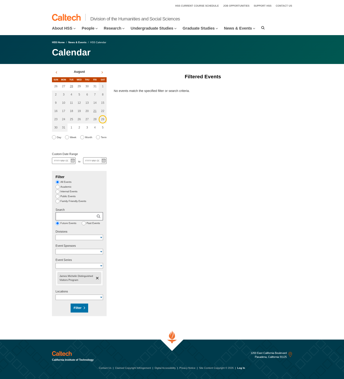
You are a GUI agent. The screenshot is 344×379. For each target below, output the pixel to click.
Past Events (93, 223)
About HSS (62, 28)
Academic (65, 186)
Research (112, 28)
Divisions (61, 231)
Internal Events (68, 191)
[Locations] (101, 297)
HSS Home (58, 42)
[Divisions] (101, 237)
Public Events (68, 196)
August (79, 71)
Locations (62, 291)
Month (88, 137)
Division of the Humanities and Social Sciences (135, 19)
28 (71, 86)
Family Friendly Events (73, 201)
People (88, 28)
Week (73, 137)
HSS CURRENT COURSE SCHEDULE (197, 5)
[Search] (263, 28)
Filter (78, 308)
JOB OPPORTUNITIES (236, 5)
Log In (241, 367)
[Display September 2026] (102, 72)
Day (59, 137)
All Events (65, 181)
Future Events (68, 223)
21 (95, 111)
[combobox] (78, 237)
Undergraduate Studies (152, 28)
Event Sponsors (66, 245)
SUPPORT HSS (262, 5)
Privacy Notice (187, 367)
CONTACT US (284, 5)
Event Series (64, 259)
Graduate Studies (199, 28)
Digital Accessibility (165, 367)
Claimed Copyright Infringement (133, 367)
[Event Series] (101, 265)
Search (60, 209)
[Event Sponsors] (101, 251)
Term (104, 137)
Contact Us (105, 367)
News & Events (238, 28)
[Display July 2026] (56, 72)
